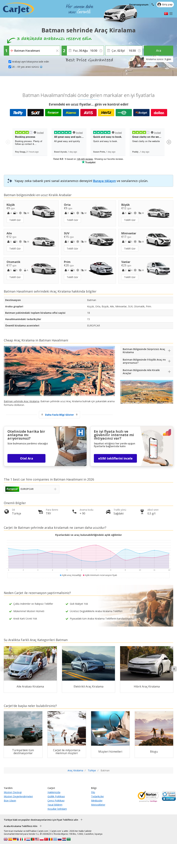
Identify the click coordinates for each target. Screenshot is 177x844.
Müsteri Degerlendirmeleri (18, 796)
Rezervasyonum (138, 4)
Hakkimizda (54, 792)
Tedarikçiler (97, 796)
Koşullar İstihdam (57, 808)
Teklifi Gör (15, 220)
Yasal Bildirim (55, 804)
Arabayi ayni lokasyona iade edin (30, 61)
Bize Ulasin (10, 800)
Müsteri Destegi (13, 792)
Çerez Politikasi (56, 800)
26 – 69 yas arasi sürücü (25, 66)
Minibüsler (97, 800)
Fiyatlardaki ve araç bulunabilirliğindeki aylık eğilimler (88, 534)
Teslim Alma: (16, 48)
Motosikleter (98, 804)
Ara (158, 50)
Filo (93, 792)
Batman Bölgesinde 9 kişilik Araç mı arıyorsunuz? (144, 361)
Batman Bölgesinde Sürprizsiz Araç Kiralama (144, 350)
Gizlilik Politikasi (56, 796)
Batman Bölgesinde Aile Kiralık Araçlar (141, 371)
